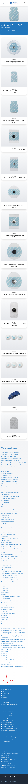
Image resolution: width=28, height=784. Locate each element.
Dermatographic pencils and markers (10, 496)
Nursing (4, 735)
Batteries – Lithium (5, 471)
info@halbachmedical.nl (8, 759)
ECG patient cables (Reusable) (9, 511)
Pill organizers (4, 588)
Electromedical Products (7, 519)
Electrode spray (5, 515)
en (22, 3)
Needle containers (6, 563)
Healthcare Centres (8, 720)
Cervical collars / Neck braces (8, 488)
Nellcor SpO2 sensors (6, 565)
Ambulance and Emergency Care (11, 714)
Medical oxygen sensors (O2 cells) (9, 549)
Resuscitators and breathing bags (9, 600)
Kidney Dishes (4, 536)
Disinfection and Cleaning (9, 737)
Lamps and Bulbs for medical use (9, 538)
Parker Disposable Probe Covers (9, 577)
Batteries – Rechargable (7, 473)
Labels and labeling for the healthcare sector (14, 739)
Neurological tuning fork (7, 567)
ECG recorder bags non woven (9, 513)
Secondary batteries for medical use (10, 605)
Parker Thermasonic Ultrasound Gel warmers (12, 579)
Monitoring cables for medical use (10, 558)
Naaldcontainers (5, 561)
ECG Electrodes (5, 502)
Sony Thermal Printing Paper (8, 607)
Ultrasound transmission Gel (8, 660)
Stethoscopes (4, 617)
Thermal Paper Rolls (6, 649)
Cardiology (4, 486)
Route (3, 771)
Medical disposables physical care (10, 546)
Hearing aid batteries (6, 532)
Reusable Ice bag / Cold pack (9, 603)
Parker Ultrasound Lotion (7, 584)
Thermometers (4, 651)
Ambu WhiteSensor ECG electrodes (10, 467)
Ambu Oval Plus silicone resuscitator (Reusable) (13, 465)
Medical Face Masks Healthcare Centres (11, 544)
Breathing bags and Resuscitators (9, 481)
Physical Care (4, 586)
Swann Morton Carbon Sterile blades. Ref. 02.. (13, 628)
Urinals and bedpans (6, 662)
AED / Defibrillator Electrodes (8, 456)
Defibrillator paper (5, 494)
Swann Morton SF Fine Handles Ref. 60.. (11, 630)
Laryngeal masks (5, 540)
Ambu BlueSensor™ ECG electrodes (10, 460)
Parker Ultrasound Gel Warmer (8, 582)
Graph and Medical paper (9, 730)
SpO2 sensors (4, 611)
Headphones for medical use (8, 530)
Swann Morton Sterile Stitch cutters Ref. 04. (12, 645)
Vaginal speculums (6, 664)
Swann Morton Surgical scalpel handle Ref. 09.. (13, 647)
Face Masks (4, 523)
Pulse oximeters (5, 592)
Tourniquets (4, 653)
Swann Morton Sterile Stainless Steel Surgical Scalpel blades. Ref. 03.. (12, 642)
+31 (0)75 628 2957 (6, 757)
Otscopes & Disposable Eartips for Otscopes (12, 573)
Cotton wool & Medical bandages (10, 492)
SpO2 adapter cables (6, 609)
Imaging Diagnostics (8, 726)
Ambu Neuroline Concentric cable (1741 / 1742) (13, 462)
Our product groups (8, 711)
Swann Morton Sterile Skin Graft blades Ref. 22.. (13, 639)
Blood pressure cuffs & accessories (9, 477)
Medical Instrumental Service (10, 728)
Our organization (7, 689)
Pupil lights (3, 594)
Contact (5, 697)
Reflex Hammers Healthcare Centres (10, 596)
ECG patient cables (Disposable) (9, 509)
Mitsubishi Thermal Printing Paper (9, 556)
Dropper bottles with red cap (8, 498)
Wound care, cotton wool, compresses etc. (12, 666)
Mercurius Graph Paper (7, 554)
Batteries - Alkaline (6, 469)
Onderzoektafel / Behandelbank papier (11, 571)
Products (5, 691)
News (4, 695)
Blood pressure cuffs (6, 475)
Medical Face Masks (6, 542)
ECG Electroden (5, 500)
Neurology (3, 569)
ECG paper (4, 507)
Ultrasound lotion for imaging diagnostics (11, 657)
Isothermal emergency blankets (9, 534)
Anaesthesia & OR (7, 716)
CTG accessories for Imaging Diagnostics (11, 483)
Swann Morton (5, 624)
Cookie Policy (6, 702)
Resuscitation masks (6, 598)
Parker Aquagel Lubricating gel (9, 575)
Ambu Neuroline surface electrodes (10, 454)
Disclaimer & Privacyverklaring (10, 704)
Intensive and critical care (9, 724)
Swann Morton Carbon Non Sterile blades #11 (12, 626)
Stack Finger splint (5, 615)
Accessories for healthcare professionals (11, 458)
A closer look (6, 693)
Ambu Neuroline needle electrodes (10, 452)
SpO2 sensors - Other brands (8, 613)
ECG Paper (4, 504)
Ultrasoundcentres (7, 722)
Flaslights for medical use (7, 528)
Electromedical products (7, 521)
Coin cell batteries (5, 490)
